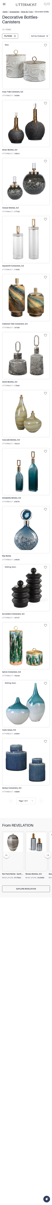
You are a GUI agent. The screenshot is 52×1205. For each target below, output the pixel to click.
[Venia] (26, 4)
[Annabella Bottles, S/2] (26, 471)
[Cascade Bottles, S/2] (26, 413)
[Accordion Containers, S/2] (26, 588)
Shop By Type (27, 12)
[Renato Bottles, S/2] (36, 851)
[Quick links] (46, 1199)
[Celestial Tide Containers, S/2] (26, 297)
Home (5, 12)
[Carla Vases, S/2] (26, 704)
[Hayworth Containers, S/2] (26, 239)
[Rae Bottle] (26, 530)
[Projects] (46, 45)
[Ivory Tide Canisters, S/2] (26, 65)
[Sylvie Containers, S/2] (26, 646)
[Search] (45, 4)
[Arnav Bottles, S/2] (26, 123)
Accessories (14, 12)
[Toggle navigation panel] (4, 4)
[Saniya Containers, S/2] (26, 762)
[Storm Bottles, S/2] (26, 355)
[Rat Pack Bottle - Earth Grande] (13, 851)
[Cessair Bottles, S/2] (26, 181)
